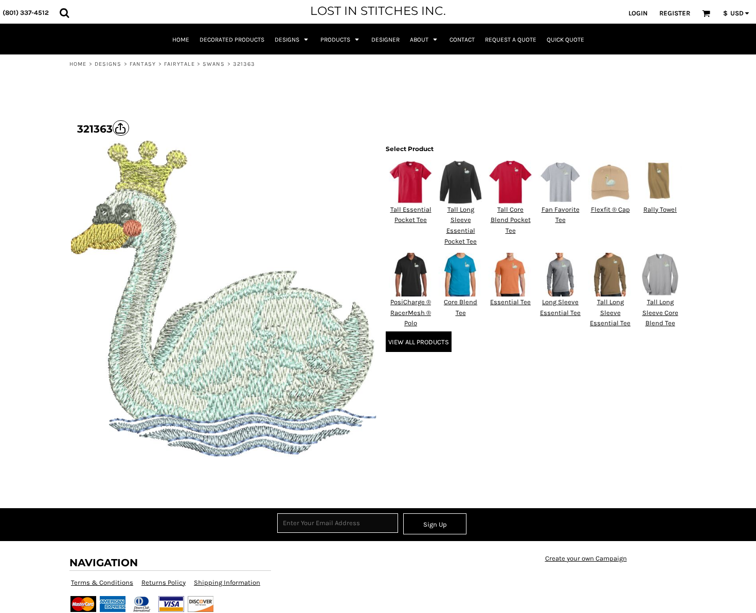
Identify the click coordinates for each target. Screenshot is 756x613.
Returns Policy (163, 582)
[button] (64, 13)
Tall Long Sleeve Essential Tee (610, 312)
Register (674, 13)
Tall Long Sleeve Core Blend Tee (660, 312)
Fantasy (143, 64)
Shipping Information (227, 582)
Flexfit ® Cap (610, 209)
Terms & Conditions (102, 582)
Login (637, 13)
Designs (108, 64)
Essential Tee (510, 302)
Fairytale (179, 64)
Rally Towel (660, 209)
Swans (214, 64)
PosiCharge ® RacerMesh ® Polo (410, 312)
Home (77, 64)
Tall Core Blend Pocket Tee (511, 220)
